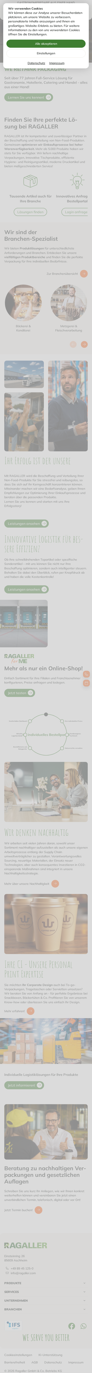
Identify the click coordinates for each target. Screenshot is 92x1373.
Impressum (56, 63)
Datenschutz (36, 63)
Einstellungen (46, 53)
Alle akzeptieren (46, 44)
